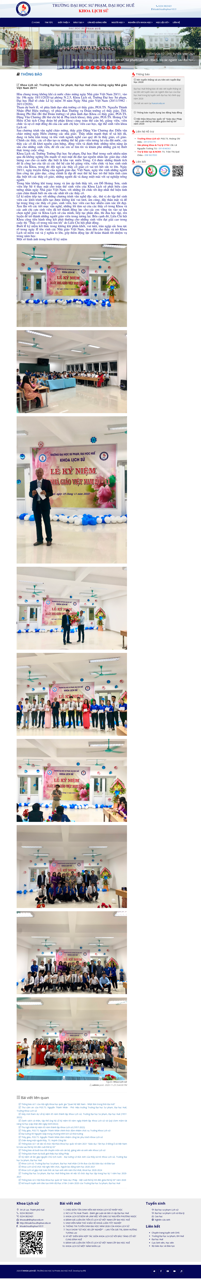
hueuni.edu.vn (158, 103)
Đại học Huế (157, 1239)
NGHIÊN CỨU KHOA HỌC (139, 22)
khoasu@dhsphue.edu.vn (31, 1219)
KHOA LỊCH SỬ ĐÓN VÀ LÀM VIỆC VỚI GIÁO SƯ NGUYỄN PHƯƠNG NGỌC (101, 1216)
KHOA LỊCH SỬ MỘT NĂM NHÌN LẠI (83, 1246)
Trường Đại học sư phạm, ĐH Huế (168, 1236)
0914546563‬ (165, 148)
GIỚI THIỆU (63, 22)
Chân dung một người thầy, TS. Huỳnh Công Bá (43, 1140)
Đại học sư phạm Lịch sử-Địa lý (169, 1213)
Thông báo (31, 74)
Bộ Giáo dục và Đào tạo (163, 1246)
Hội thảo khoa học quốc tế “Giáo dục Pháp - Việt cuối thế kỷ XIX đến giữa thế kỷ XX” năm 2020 (158, 121)
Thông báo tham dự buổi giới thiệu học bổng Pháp (45, 1153)
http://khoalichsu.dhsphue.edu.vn (35, 1223)
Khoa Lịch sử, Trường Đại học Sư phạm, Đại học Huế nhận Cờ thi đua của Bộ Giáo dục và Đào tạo (68, 1163)
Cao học (159, 1216)
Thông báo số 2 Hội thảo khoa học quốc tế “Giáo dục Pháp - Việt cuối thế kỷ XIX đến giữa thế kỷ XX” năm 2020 (73, 1180)
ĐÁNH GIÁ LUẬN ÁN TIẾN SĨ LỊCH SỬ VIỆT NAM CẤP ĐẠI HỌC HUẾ (98, 1219)
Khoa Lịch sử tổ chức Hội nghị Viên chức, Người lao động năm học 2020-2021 (58, 1166)
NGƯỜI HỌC (117, 22)
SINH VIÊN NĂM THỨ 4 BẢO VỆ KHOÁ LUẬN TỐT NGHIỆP (93, 1223)
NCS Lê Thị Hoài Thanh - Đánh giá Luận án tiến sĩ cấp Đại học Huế (97, 1213)
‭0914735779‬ (150, 141)
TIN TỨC (49, 22)
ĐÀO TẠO (78, 22)
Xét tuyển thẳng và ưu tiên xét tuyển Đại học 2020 (157, 81)
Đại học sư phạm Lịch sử (166, 1209)
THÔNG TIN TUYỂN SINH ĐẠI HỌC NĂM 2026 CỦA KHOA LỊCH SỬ (97, 1226)
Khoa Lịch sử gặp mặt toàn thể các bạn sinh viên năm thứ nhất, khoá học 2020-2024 (61, 1170)
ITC (84, 1271)
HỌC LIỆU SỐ (162, 22)
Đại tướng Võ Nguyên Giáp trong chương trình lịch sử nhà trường (52, 1133)
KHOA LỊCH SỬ (29, 1271)
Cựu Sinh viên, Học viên (163, 1242)
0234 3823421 (165, 6)
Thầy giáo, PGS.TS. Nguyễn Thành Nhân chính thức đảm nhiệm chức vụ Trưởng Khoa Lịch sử (65, 1130)
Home (37, 22)
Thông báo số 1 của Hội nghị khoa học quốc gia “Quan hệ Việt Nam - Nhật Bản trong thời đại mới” (68, 1104)
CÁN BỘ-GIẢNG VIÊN (97, 22)
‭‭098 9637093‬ (151, 155)
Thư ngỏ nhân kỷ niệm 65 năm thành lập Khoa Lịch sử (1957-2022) (53, 1127)
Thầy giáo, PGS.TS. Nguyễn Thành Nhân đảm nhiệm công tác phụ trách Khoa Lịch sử (62, 1137)
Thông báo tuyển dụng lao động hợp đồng (159, 112)
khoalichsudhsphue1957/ (164, 9)
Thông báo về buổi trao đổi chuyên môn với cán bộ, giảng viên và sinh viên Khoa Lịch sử (63, 1150)
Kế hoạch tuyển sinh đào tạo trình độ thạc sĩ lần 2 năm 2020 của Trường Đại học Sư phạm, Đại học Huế (70, 1183)
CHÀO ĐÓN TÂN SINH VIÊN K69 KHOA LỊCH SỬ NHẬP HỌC (94, 1209)
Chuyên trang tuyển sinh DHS (166, 1232)
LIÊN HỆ (176, 22)
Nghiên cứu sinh (162, 1219)
